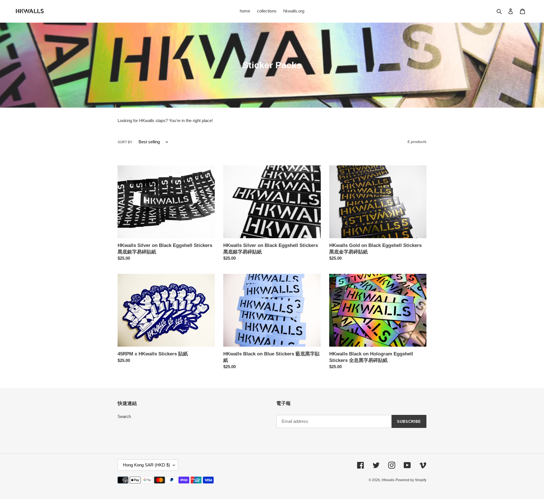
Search (124, 416)
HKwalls (388, 480)
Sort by (125, 142)
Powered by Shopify (411, 480)
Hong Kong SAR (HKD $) (146, 464)
